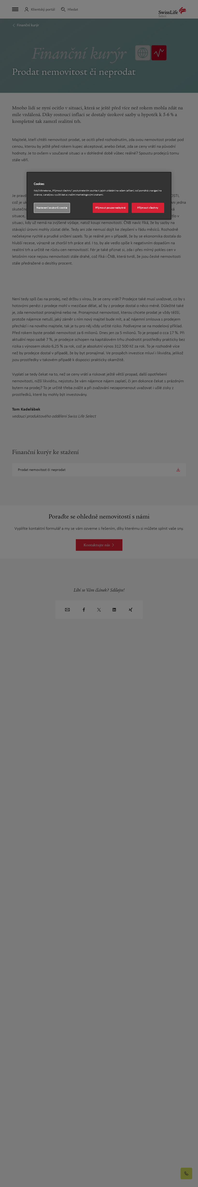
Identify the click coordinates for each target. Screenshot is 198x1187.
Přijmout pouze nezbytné (110, 207)
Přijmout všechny (147, 207)
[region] (99, 196)
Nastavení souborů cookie (51, 207)
